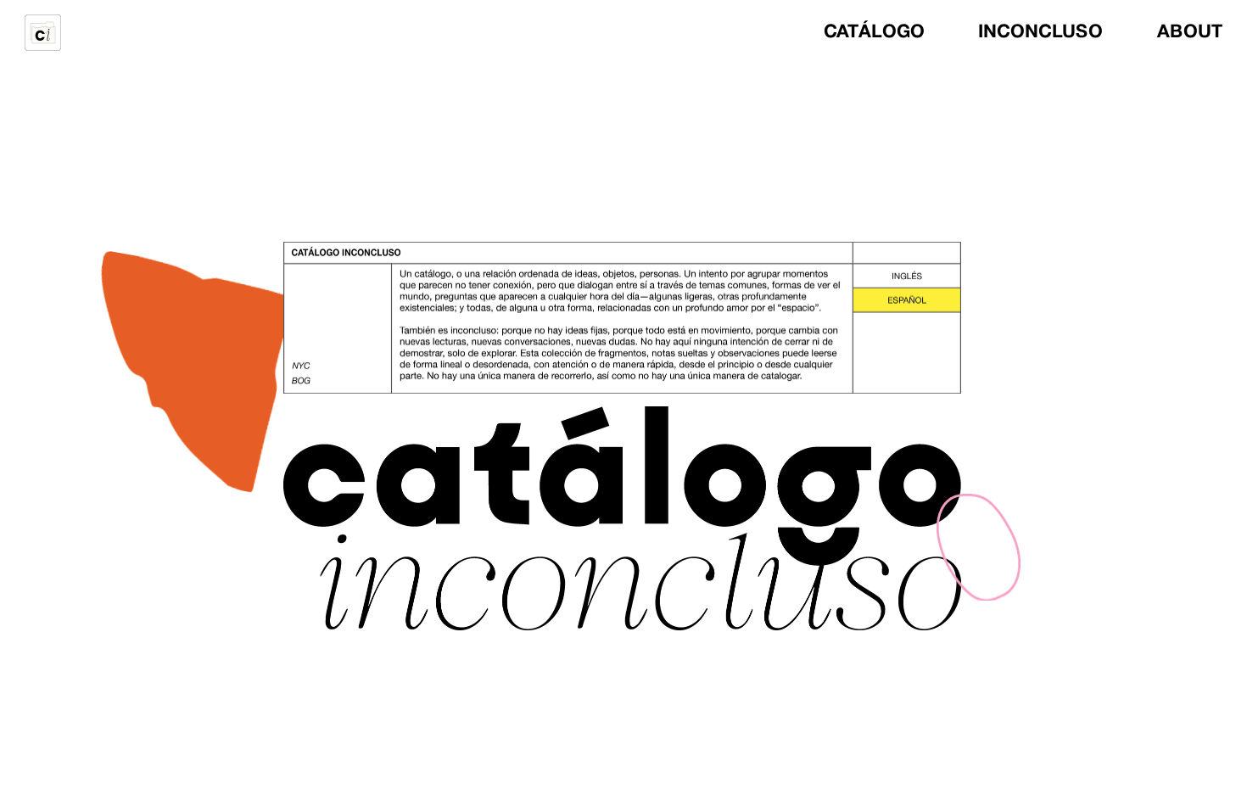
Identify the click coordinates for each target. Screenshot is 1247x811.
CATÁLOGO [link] (873, 32)
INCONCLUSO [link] (1041, 32)
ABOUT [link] (1190, 32)
